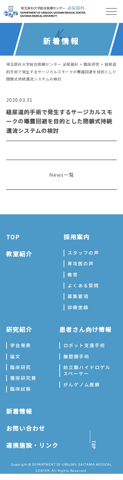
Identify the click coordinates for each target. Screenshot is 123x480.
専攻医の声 (81, 263)
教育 (73, 274)
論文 (15, 356)
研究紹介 (19, 329)
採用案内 (77, 236)
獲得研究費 (23, 378)
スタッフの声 (83, 252)
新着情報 (19, 411)
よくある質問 (83, 285)
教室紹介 (19, 253)
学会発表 (20, 345)
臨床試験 (20, 388)
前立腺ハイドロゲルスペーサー (87, 370)
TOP (13, 236)
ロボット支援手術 (84, 345)
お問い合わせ (26, 428)
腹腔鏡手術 (76, 356)
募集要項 (78, 296)
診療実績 (78, 307)
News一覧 (61, 174)
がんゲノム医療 (81, 384)
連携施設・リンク (32, 445)
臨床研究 (20, 367)
